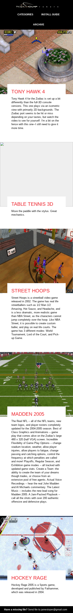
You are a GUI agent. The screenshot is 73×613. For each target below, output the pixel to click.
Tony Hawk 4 (28, 91)
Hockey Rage (29, 578)
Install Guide (50, 14)
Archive (38, 24)
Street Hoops (30, 290)
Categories (25, 14)
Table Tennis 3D (32, 204)
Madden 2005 (27, 414)
